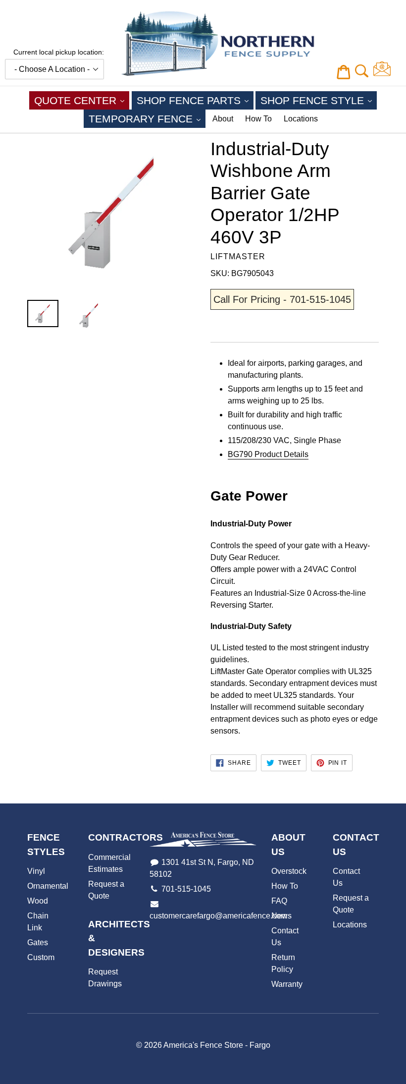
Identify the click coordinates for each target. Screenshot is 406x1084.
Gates (37, 942)
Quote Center (81, 100)
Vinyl (36, 871)
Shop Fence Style (318, 100)
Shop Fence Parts (195, 100)
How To (258, 118)
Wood (37, 901)
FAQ (279, 901)
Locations (301, 118)
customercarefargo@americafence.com (218, 916)
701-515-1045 (186, 889)
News (281, 916)
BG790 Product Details (268, 454)
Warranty (287, 984)
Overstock (288, 871)
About (222, 118)
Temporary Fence (147, 118)
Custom (40, 957)
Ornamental (47, 886)
